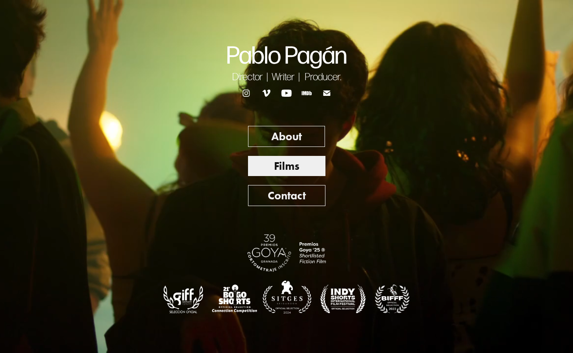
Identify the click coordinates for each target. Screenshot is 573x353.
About (286, 136)
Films (286, 166)
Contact (287, 195)
